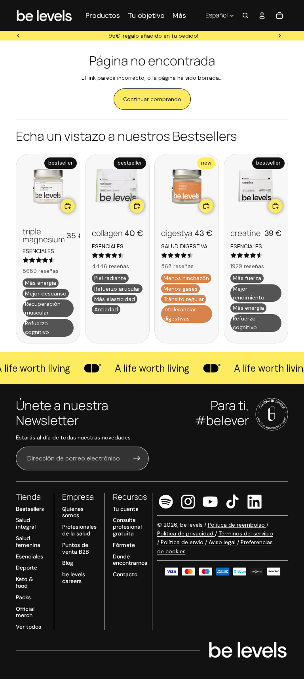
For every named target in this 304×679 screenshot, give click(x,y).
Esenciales (29, 556)
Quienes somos (73, 512)
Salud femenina (28, 542)
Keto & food (24, 582)
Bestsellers (30, 508)
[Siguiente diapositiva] (279, 35)
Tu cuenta (126, 508)
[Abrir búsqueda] (245, 15)
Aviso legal (223, 542)
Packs (23, 597)
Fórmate (124, 545)
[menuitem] (179, 15)
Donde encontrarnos (130, 560)
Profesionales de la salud (79, 530)
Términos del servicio (245, 533)
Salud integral (26, 523)
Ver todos (28, 626)
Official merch (25, 612)
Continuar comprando (152, 99)
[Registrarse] (137, 458)
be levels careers (73, 578)
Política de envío (183, 542)
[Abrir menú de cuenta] (262, 15)
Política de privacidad (186, 533)
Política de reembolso (237, 524)
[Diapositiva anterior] (18, 35)
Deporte (26, 567)
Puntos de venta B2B (75, 548)
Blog (67, 562)
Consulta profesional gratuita (127, 526)
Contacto (125, 574)
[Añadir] (68, 206)
